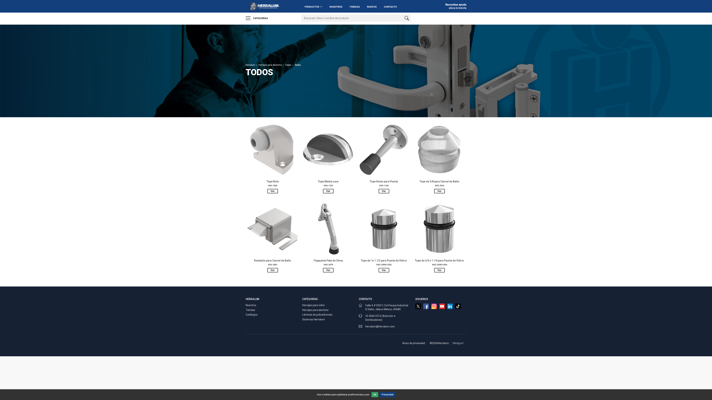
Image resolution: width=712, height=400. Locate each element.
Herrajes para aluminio (315, 310)
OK (374, 394)
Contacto (390, 6)
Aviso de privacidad (413, 343)
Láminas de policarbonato (317, 314)
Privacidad (387, 394)
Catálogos (252, 314)
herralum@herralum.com (380, 326)
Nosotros (335, 6)
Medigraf (458, 343)
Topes (288, 65)
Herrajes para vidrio (313, 305)
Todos (298, 65)
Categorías (260, 18)
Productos (312, 6)
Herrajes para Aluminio (270, 65)
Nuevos (372, 6)
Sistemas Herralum (313, 319)
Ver (273, 191)
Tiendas (355, 6)
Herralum (250, 65)
